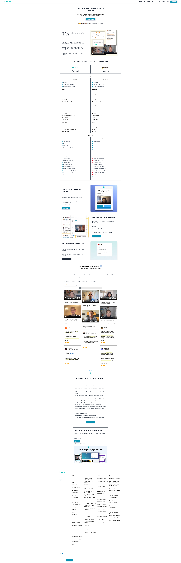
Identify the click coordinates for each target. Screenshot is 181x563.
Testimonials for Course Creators (77, 536)
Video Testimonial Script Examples (114, 520)
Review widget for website (113, 500)
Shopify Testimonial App (113, 502)
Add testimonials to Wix (101, 489)
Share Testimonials (75, 505)
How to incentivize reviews (113, 505)
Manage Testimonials (75, 502)
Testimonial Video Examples (113, 497)
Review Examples (112, 493)
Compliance (61, 479)
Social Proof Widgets (75, 500)
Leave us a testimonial (75, 485)
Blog (168, 1)
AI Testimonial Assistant (75, 495)
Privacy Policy (61, 477)
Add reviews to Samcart (100, 519)
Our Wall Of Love (142, 1)
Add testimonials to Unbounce (102, 506)
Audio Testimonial (74, 509)
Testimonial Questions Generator (77, 525)
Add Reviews (74, 512)
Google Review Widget (113, 498)
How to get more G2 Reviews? (89, 519)
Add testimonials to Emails (101, 522)
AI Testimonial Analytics (75, 497)
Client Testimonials (87, 484)
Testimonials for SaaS (75, 534)
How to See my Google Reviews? (114, 488)
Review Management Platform (76, 504)
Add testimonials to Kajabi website (102, 481)
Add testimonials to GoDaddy (101, 514)
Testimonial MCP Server (75, 516)
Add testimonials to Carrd (101, 491)
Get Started (76, 441)
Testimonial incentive (75, 507)
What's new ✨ (74, 475)
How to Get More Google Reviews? (115, 490)
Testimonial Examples (112, 492)
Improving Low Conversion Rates (89, 497)
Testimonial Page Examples (113, 495)
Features (158, 1)
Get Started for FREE (90, 19)
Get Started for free (90, 421)
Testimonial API (74, 514)
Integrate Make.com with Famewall (90, 503)
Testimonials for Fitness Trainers (77, 539)
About (73, 482)
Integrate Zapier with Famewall (89, 501)
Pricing (163, 1)
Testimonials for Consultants (76, 541)
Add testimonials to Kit (100, 493)
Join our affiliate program (76, 487)
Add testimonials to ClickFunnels (102, 497)
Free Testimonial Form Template (114, 515)
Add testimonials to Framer (101, 513)
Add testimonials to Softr (101, 486)
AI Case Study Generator (76, 527)
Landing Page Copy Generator (76, 520)
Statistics (110, 509)
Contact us (102, 560)
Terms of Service (61, 478)
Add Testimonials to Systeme (101, 504)
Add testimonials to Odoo (101, 484)
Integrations (74, 480)
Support (60, 480)
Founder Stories (74, 484)
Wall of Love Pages (75, 492)
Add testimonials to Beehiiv (101, 499)
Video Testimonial (112, 518)
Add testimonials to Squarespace (102, 488)
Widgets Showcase (150, 1)
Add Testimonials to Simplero (101, 502)
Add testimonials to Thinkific (101, 511)
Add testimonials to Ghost (101, 501)
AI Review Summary (75, 499)
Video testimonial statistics (113, 510)
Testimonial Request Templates (114, 517)
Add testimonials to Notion (101, 509)
